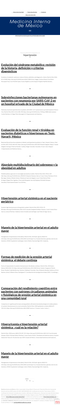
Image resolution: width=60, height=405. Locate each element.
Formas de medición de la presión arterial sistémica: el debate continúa (26, 258)
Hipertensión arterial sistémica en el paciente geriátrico (29, 199)
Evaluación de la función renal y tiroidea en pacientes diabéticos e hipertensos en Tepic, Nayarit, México (28, 133)
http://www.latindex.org (50, 396)
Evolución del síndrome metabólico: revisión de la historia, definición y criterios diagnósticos (28, 68)
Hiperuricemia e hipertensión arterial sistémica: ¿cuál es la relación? (24, 325)
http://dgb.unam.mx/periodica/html (15, 396)
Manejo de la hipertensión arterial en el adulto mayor (29, 229)
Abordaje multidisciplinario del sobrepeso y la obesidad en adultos (29, 166)
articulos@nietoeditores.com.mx (22, 402)
